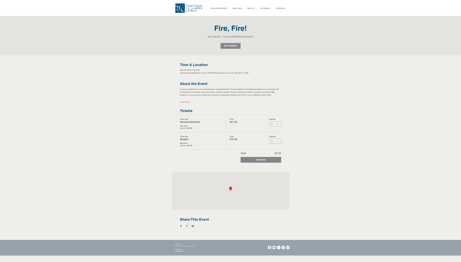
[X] (278, 247)
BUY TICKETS (230, 46)
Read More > (185, 102)
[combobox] (275, 123)
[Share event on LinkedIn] (193, 226)
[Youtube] (274, 247)
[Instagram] (283, 247)
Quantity (272, 119)
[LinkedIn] (288, 247)
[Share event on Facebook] (181, 226)
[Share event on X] (187, 226)
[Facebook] (269, 247)
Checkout (260, 160)
